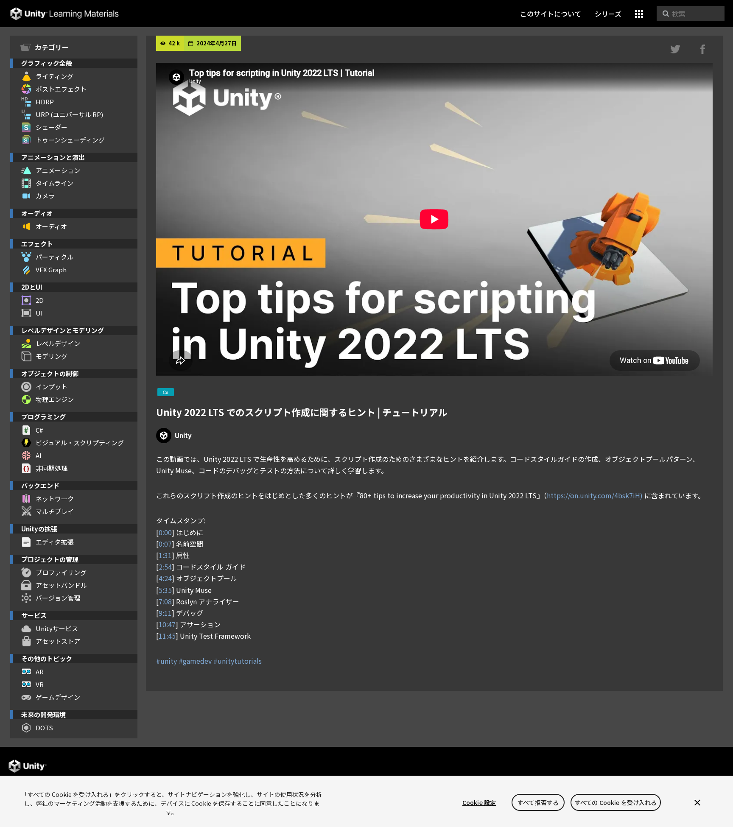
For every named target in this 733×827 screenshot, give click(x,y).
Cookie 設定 (479, 802)
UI (39, 312)
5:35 (165, 590)
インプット (51, 386)
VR (40, 684)
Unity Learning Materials (64, 13)
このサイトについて (550, 13)
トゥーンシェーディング (70, 139)
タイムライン (54, 183)
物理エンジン (55, 399)
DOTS (44, 727)
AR (40, 671)
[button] (639, 14)
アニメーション (58, 170)
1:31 (165, 555)
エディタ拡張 (54, 541)
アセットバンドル (61, 585)
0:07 (165, 544)
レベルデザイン (58, 343)
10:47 (167, 624)
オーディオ (51, 226)
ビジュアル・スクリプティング (80, 442)
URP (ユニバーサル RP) (69, 114)
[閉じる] (697, 802)
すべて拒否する (538, 802)
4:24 (165, 578)
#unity (166, 661)
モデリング (51, 356)
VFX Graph (51, 269)
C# (39, 429)
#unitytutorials (237, 661)
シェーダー (51, 127)
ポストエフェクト (61, 88)
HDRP (45, 101)
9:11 (165, 613)
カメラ (45, 195)
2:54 (165, 567)
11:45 (167, 636)
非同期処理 (51, 468)
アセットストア (58, 641)
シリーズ (608, 13)
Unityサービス (57, 628)
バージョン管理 (58, 597)
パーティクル (54, 256)
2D (40, 300)
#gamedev (195, 661)
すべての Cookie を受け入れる (616, 802)
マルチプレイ (55, 511)
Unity (183, 435)
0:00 (165, 532)
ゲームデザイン (58, 697)
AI (39, 455)
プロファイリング (61, 572)
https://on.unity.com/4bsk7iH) (595, 495)
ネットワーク (55, 498)
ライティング (54, 76)
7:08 (165, 601)
